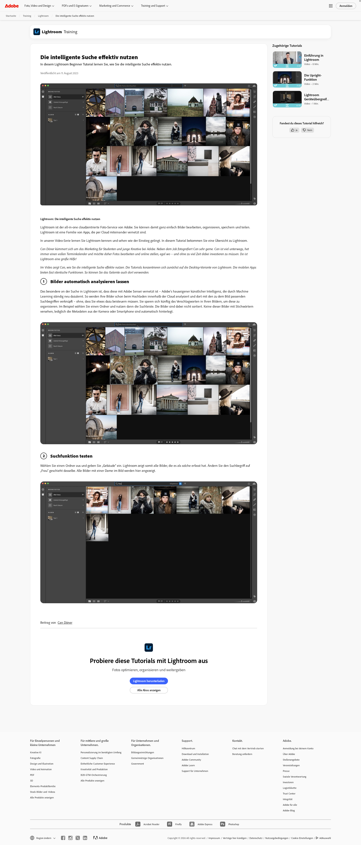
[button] (330, 6)
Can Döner (65, 622)
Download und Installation (195, 754)
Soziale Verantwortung (294, 776)
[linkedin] (85, 838)
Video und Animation (41, 769)
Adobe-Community (191, 759)
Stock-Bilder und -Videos (42, 791)
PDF (32, 774)
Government (137, 763)
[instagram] (70, 838)
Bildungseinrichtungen (142, 752)
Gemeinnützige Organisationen (147, 758)
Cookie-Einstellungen (302, 838)
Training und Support (153, 6)
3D (31, 780)
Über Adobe (289, 754)
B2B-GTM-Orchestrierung (94, 774)
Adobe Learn (188, 765)
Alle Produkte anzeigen (42, 797)
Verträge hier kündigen (235, 838)
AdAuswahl (325, 838)
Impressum (214, 838)
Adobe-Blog (289, 810)
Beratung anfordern (242, 754)
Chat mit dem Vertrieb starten (248, 748)
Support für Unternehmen (195, 770)
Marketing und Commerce (114, 6)
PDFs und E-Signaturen (75, 6)
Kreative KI (35, 752)
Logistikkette (289, 787)
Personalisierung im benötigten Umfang (100, 752)
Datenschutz (255, 838)
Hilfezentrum (188, 748)
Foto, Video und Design (37, 6)
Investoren (288, 782)
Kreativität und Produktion (94, 769)
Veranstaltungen (291, 765)
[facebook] (63, 838)
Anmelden (345, 6)
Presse (286, 770)
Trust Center (289, 793)
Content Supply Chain (92, 758)
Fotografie (35, 758)
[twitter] (78, 838)
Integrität (287, 799)
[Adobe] (11, 5)
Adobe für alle (290, 804)
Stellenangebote (291, 759)
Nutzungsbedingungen (276, 838)
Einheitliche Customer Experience (98, 763)
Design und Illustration (41, 763)
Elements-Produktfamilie (43, 786)
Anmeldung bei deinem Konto (298, 748)
